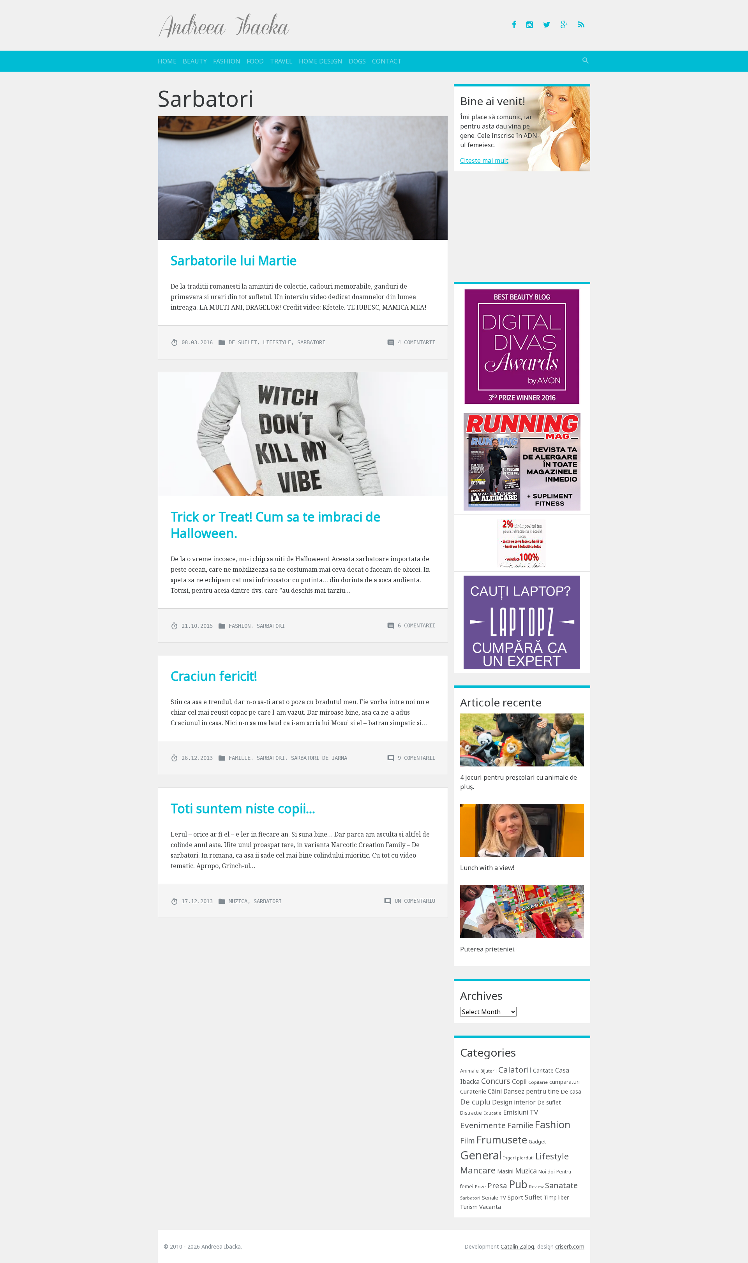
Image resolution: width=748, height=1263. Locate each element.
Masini (505, 1171)
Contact (387, 61)
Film (467, 1140)
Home (167, 61)
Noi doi (546, 1171)
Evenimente (483, 1125)
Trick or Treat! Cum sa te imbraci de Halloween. (276, 524)
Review (536, 1186)
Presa (497, 1185)
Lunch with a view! (487, 867)
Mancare (478, 1170)
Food (255, 61)
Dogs (357, 61)
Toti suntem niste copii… (243, 808)
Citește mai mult (484, 160)
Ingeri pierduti (518, 1158)
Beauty (195, 61)
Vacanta (490, 1206)
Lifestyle (277, 342)
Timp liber (556, 1197)
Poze (480, 1186)
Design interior (514, 1102)
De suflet (243, 342)
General (481, 1155)
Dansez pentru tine (531, 1091)
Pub (518, 1184)
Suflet (533, 1197)
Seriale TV (494, 1197)
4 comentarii (416, 342)
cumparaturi (564, 1081)
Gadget (537, 1141)
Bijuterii (488, 1071)
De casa (571, 1091)
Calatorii (514, 1069)
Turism (469, 1206)
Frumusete (501, 1140)
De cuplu (475, 1102)
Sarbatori (311, 342)
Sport (515, 1197)
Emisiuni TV (520, 1112)
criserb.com (569, 1246)
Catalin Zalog (517, 1246)
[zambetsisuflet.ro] (521, 542)
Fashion (226, 61)
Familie (240, 758)
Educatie (492, 1113)
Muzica (238, 901)
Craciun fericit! (214, 676)
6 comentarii (416, 625)
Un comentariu (415, 901)
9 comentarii (416, 758)
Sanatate (561, 1185)
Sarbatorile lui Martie (234, 260)
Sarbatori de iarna (319, 758)
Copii (519, 1081)
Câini (495, 1091)
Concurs (495, 1081)
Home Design (320, 61)
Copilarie (538, 1082)
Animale (469, 1070)
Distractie (471, 1113)
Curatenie (473, 1091)
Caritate (543, 1070)
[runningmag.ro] (522, 461)
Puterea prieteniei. (487, 949)
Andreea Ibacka (224, 25)
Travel (281, 61)
